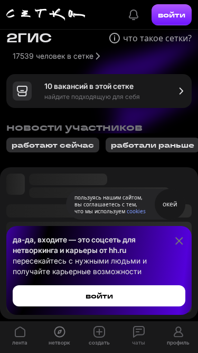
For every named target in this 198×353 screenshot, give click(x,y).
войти (171, 15)
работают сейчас (53, 145)
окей (170, 204)
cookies (136, 211)
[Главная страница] (46, 14)
